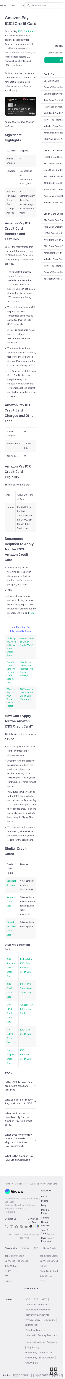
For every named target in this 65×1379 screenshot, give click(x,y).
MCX (44, 1299)
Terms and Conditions (36, 1304)
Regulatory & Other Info (37, 1314)
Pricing (44, 1200)
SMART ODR (31, 1325)
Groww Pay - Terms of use (38, 1352)
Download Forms (33, 1330)
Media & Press (45, 1211)
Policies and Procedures (37, 1309)
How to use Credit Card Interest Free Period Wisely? (26, 669)
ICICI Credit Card (26, 31)
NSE (27, 1299)
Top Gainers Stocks (14, 1255)
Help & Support (45, 1224)
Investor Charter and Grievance (41, 1342)
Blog (43, 1205)
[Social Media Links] (6, 1227)
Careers (45, 1217)
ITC (6, 1276)
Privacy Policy (32, 1319)
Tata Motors (11, 1266)
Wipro (8, 1281)
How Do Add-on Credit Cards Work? (27, 642)
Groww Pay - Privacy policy (39, 1357)
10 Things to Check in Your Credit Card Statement (27, 694)
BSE (36, 1299)
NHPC (8, 1271)
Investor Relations (46, 1239)
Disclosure (49, 1319)
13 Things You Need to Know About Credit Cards (11, 647)
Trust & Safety (45, 1231)
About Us (45, 1196)
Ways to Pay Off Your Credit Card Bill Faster (10, 697)
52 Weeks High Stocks (16, 1260)
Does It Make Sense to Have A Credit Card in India (10, 672)
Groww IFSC (31, 1362)
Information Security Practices (41, 1335)
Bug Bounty (33, 1347)
